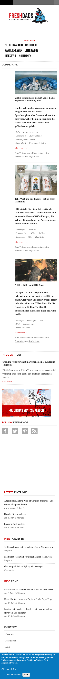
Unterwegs (31, 50)
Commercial (21, 136)
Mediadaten (10, 640)
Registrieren (34, 156)
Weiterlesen (21, 148)
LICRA (32, 233)
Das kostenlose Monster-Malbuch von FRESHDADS (28, 589)
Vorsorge (20, 320)
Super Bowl (21, 143)
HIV (41, 320)
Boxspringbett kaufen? (14, 524)
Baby (18, 132)
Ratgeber (31, 45)
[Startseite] (28, 23)
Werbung (32, 230)
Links (7, 647)
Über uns (9, 634)
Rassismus (20, 237)
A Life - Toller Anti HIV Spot (29, 285)
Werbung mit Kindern (25, 139)
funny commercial (31, 132)
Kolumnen (25, 56)
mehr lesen (7, 381)
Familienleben (13, 50)
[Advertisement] (26, 461)
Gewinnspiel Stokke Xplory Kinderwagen (23, 566)
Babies (42, 233)
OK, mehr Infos (8, 669)
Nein (26, 674)
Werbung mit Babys (37, 143)
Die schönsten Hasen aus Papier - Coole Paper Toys (28, 599)
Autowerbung (36, 136)
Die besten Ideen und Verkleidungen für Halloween (28, 557)
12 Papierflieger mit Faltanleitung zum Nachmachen (28, 547)
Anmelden (19, 156)
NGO (30, 237)
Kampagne (20, 230)
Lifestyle (10, 56)
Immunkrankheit (23, 328)
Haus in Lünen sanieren (15, 514)
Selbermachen (14, 45)
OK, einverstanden (11, 674)
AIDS (18, 324)
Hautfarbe (39, 237)
